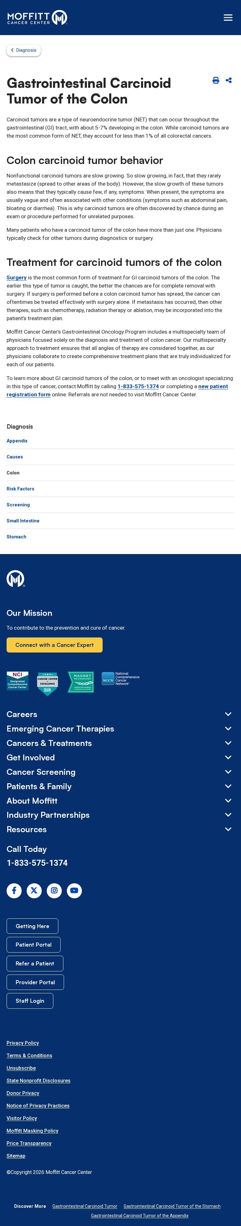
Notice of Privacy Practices (38, 1106)
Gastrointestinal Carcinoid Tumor (84, 1206)
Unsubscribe (21, 1068)
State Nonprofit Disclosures (39, 1081)
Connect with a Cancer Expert (54, 644)
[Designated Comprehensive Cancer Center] (18, 685)
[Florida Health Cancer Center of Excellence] (47, 685)
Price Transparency (29, 1143)
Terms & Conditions (29, 1056)
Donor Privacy (23, 1093)
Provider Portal (35, 982)
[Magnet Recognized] (80, 685)
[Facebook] (14, 890)
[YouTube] (74, 890)
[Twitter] (34, 890)
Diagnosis (26, 50)
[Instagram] (54, 890)
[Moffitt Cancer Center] (37, 17)
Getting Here (32, 925)
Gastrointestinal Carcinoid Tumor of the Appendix (140, 1215)
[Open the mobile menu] (228, 17)
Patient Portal (33, 944)
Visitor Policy (22, 1118)
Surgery (17, 277)
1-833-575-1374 (138, 386)
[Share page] (228, 81)
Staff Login (30, 1000)
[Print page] (216, 81)
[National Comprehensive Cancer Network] (121, 685)
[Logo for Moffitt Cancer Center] (121, 579)
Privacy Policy (23, 1043)
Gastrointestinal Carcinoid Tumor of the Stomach (172, 1206)
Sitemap (16, 1156)
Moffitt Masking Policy (32, 1131)
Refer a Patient (35, 963)
